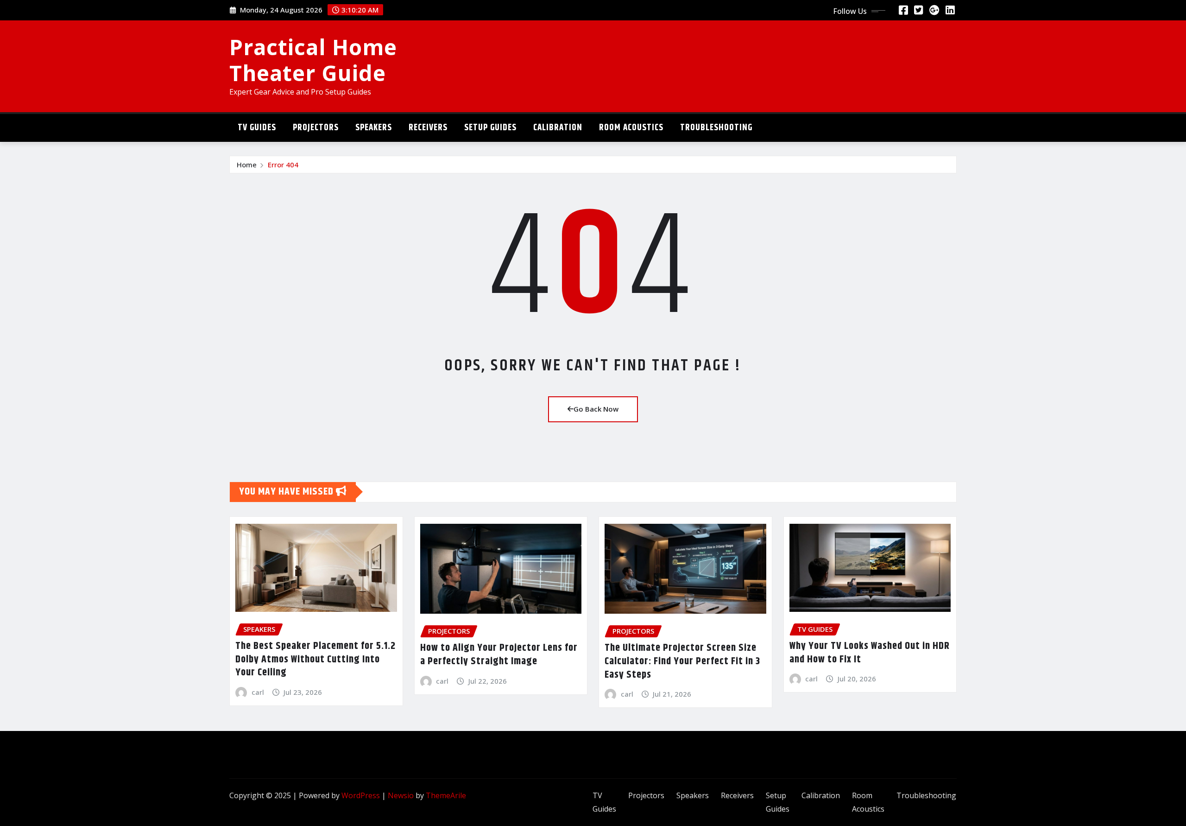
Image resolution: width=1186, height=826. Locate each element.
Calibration (557, 127)
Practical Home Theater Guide (313, 59)
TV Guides (257, 127)
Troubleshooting (716, 127)
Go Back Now (596, 408)
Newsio (401, 795)
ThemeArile (446, 795)
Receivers (428, 127)
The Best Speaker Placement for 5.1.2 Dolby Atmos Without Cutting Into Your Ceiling (315, 659)
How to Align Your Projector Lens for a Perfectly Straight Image (499, 654)
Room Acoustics (631, 127)
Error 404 (283, 164)
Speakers (373, 127)
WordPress (360, 795)
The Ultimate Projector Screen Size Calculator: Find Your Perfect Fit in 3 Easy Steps (682, 661)
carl (258, 692)
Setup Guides (490, 127)
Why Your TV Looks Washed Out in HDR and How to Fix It (869, 652)
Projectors (316, 127)
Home (247, 164)
